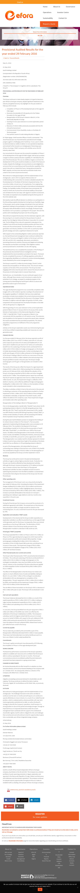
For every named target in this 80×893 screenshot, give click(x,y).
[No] (78, 887)
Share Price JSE (46, 861)
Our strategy (8, 854)
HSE (59, 867)
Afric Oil (33, 852)
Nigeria (34, 859)
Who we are (8, 852)
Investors (46, 849)
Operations (34, 849)
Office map (72, 857)
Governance (21, 849)
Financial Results (14, 58)
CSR (59, 863)
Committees (20, 861)
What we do (8, 861)
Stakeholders (59, 865)
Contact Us (72, 849)
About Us (8, 849)
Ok (40, 889)
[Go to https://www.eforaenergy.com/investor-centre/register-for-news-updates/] (40, 816)
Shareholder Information (16, 841)
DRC (33, 857)
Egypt (33, 854)
